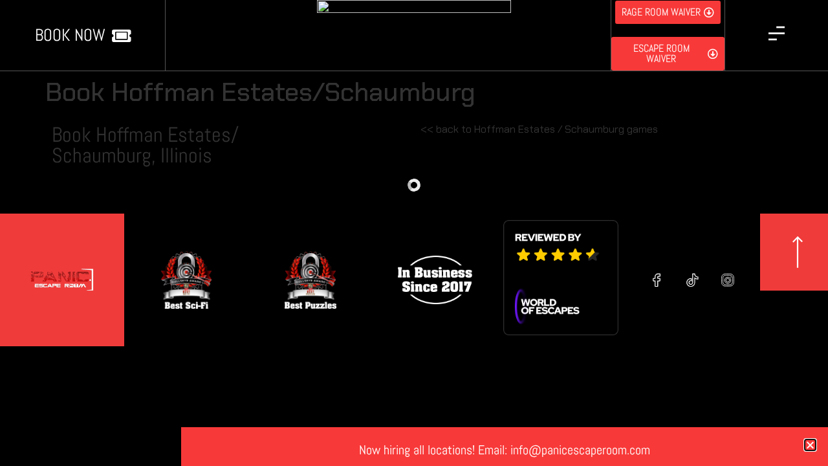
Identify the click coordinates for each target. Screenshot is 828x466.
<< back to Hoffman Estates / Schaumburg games (539, 129)
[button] (810, 445)
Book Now (70, 35)
